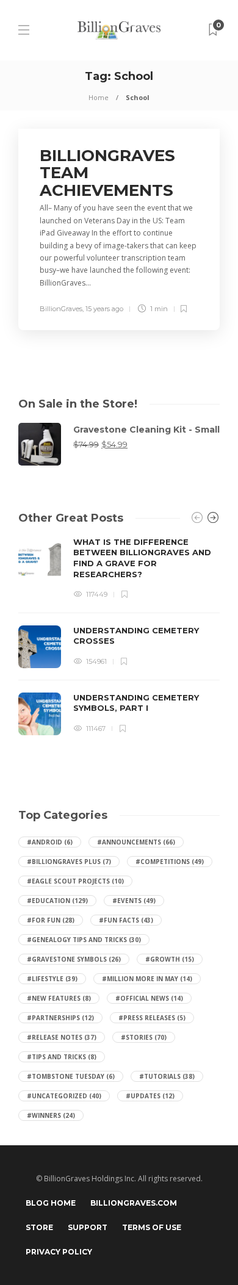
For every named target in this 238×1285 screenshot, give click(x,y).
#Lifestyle (52, 978)
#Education (57, 900)
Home (98, 97)
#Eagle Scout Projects (75, 881)
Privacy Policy (59, 1251)
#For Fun (50, 920)
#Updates (150, 1096)
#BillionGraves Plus (69, 861)
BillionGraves (61, 308)
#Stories (144, 1037)
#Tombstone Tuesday (71, 1076)
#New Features (59, 998)
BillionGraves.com (133, 1203)
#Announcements (136, 842)
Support (87, 1227)
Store (39, 1227)
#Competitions (169, 861)
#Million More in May (147, 978)
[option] (119, 636)
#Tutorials (167, 1076)
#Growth (169, 959)
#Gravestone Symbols (74, 959)
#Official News (149, 998)
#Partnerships (60, 1017)
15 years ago (104, 308)
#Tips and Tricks (61, 1057)
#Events (134, 900)
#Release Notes (61, 1037)
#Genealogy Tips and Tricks (84, 939)
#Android (50, 842)
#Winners (51, 1115)
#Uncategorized (64, 1096)
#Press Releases (152, 1017)
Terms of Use (151, 1227)
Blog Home (51, 1203)
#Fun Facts (126, 920)
